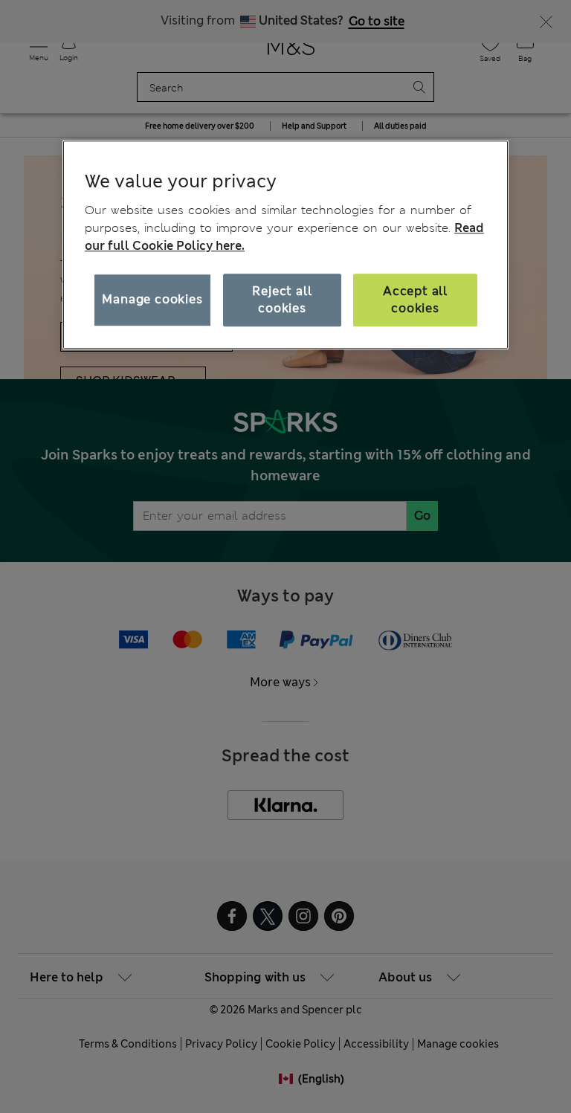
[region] (285, 244)
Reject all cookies (282, 299)
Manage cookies (152, 300)
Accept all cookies (415, 299)
